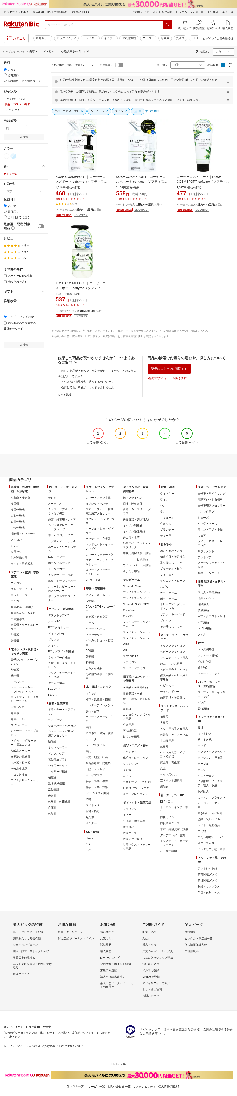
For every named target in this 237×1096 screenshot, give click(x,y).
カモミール (11, 174)
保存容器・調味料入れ (137, 519)
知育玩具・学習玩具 (172, 556)
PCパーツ (54, 689)
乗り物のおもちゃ (171, 562)
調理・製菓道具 (132, 503)
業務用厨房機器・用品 (137, 553)
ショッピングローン (25, 944)
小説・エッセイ (95, 769)
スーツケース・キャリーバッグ (211, 694)
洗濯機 (180, 38)
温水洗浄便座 (56, 783)
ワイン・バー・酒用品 (137, 565)
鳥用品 (164, 746)
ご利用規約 (192, 951)
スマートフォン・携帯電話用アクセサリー (99, 511)
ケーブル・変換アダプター (99, 530)
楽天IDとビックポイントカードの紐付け (118, 985)
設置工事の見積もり (25, 957)
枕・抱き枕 (205, 739)
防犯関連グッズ (207, 874)
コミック (91, 693)
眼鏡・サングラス (209, 573)
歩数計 (52, 795)
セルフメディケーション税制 (22, 1046)
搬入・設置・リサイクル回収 (31, 951)
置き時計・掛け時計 (210, 813)
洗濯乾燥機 (18, 509)
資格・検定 (93, 811)
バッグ (202, 702)
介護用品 (128, 724)
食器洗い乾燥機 (20, 756)
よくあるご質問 (162, 12)
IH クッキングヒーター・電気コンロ (23, 742)
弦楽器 (90, 656)
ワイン (164, 499)
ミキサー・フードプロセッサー (24, 733)
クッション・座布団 (210, 757)
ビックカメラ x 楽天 (16, 12)
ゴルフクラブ (206, 511)
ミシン (15, 545)
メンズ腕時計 (206, 649)
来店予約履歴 (108, 970)
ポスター (91, 823)
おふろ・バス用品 (171, 663)
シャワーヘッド (58, 765)
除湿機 (15, 640)
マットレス (205, 733)
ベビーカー (167, 685)
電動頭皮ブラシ (58, 759)
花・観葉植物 (168, 851)
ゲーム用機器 (56, 683)
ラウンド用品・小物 (210, 529)
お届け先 (9, 183)
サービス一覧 (96, 1086)
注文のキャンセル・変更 (157, 951)
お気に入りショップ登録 (157, 957)
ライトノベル (94, 805)
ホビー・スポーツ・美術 (99, 719)
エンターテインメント (99, 705)
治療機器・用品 (132, 693)
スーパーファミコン (135, 668)
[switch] (41, 226)
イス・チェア (206, 775)
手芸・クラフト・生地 (211, 616)
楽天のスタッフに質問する (169, 368)
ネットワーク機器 (59, 657)
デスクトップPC (58, 615)
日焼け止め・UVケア (136, 788)
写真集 (90, 817)
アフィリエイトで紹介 (156, 983)
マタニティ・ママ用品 (174, 657)
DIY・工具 (166, 801)
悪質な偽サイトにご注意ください (62, 1046)
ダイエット (130, 815)
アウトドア (205, 557)
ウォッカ (165, 523)
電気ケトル (18, 719)
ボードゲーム (168, 598)
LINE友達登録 (151, 976)
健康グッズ (130, 833)
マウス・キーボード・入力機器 (62, 675)
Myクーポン (107, 957)
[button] (24, 166)
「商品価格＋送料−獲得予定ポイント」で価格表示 (82, 65)
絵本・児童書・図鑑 (98, 699)
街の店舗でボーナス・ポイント (76, 940)
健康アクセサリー (134, 839)
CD (88, 844)
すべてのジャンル (14, 51)
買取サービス (21, 974)
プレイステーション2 (136, 638)
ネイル (127, 776)
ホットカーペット (22, 595)
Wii (125, 650)
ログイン (208, 38)
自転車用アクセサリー (211, 505)
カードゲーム (168, 592)
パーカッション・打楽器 (99, 642)
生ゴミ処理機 (19, 774)
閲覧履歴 (105, 944)
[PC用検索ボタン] (167, 24)
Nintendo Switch (133, 586)
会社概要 (212, 12)
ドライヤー (90, 38)
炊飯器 (15, 669)
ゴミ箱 (202, 831)
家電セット (43, 38)
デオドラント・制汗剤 (137, 782)
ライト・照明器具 (22, 563)
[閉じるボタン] (228, 81)
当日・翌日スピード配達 (28, 932)
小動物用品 (167, 740)
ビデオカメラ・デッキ (62, 541)
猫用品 (164, 716)
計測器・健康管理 (134, 821)
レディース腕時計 (209, 655)
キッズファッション (172, 645)
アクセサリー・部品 (60, 575)
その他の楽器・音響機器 (99, 676)
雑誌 (88, 751)
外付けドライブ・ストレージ (62, 665)
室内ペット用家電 (171, 780)
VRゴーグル (93, 580)
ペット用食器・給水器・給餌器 (172, 754)
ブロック (165, 620)
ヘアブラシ (55, 719)
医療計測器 (130, 730)
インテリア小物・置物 (211, 849)
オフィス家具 (206, 843)
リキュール (167, 517)
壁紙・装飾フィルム (210, 819)
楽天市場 (227, 12)
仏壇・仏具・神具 (209, 892)
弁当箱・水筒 (131, 537)
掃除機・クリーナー (23, 533)
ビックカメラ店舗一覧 (190, 12)
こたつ (15, 601)
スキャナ (53, 645)
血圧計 (52, 807)
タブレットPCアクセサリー (100, 521)
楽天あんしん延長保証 (27, 938)
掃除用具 (203, 604)
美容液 (127, 770)
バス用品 (203, 622)
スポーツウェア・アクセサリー (211, 565)
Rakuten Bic (21, 24)
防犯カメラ (167, 817)
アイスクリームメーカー (24, 782)
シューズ (203, 517)
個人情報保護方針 (196, 944)
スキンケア (130, 751)
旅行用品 (203, 708)
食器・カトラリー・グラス (137, 511)
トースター (18, 681)
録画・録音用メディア (62, 519)
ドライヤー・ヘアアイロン (62, 711)
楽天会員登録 (225, 38)
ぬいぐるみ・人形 (171, 550)
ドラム (90, 622)
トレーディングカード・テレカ (172, 606)
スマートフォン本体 (98, 497)
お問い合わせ (150, 995)
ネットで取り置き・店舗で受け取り (32, 965)
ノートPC (54, 621)
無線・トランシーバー (62, 581)
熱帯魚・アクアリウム (174, 734)
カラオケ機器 (94, 668)
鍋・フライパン (132, 497)
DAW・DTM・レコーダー (100, 608)
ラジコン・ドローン (172, 580)
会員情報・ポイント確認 (115, 964)
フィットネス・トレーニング (211, 543)
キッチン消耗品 (132, 525)
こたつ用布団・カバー (211, 837)
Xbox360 (128, 616)
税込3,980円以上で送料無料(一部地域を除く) (61, 12)
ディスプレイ (56, 633)
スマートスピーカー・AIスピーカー (62, 588)
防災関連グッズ (170, 823)
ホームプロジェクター (62, 535)
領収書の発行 (150, 964)
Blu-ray (90, 838)
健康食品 (128, 827)
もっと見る (65, 394)
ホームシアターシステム (62, 549)
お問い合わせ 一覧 (119, 1086)
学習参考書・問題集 (98, 763)
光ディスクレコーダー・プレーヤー (60, 527)
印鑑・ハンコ (206, 598)
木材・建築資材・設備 (174, 829)
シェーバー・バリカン (62, 725)
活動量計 (53, 789)
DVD (89, 850)
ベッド (202, 745)
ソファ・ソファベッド (211, 751)
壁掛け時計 (205, 661)
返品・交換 (149, 944)
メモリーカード (58, 569)
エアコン (148, 38)
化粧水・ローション (135, 757)
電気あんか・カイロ (23, 613)
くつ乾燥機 (18, 527)
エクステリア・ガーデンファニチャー (174, 843)
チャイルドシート (171, 691)
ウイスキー (167, 493)
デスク (202, 769)
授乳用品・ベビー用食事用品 (174, 677)
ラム (163, 511)
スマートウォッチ (209, 673)
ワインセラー (19, 725)
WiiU (126, 644)
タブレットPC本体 (97, 503)
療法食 (164, 786)
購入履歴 (105, 951)
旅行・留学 (93, 711)
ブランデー (167, 529)
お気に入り (107, 938)
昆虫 (163, 768)
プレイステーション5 (136, 592)
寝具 (200, 727)
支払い (146, 938)
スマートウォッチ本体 (99, 554)
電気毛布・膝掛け (22, 607)
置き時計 (203, 667)
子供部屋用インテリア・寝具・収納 (210, 783)
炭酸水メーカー (20, 750)
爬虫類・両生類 (170, 762)
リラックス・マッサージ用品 (137, 846)
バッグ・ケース (207, 523)
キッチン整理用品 (134, 531)
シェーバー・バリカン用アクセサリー (62, 733)
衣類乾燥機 (18, 515)
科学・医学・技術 (97, 787)
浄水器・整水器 (20, 762)
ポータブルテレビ (59, 563)
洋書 (88, 799)
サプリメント (131, 809)
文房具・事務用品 (209, 592)
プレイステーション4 (136, 598)
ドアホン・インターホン (174, 809)
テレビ (195, 38)
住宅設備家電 (19, 557)
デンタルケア (56, 753)
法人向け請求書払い (112, 976)
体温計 (52, 813)
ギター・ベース (95, 628)
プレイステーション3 (136, 632)
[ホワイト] (6, 156)
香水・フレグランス (135, 794)
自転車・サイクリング (211, 493)
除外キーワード (13, 328)
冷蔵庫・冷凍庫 (20, 497)
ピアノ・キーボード (98, 595)
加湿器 (15, 634)
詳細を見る (194, 100)
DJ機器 (90, 650)
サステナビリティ (144, 1086)
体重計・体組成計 (59, 801)
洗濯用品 (203, 610)
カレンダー (93, 739)
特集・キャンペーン (70, 932)
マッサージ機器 (58, 771)
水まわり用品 (131, 571)
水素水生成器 (19, 768)
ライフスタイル (95, 745)
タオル (202, 634)
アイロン (16, 539)
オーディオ (55, 503)
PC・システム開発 (97, 793)
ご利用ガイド (140, 12)
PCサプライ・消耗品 (61, 651)
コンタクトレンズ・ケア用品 (137, 716)
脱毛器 (52, 741)
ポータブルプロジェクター (62, 598)
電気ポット (18, 713)
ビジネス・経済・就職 (99, 733)
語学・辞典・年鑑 (97, 781)
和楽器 (90, 662)
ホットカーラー (58, 747)
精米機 (15, 675)
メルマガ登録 (150, 970)
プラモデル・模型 (171, 568)
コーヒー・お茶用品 (135, 559)
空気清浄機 (129, 38)
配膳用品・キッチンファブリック (137, 545)
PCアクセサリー (58, 627)
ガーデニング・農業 (172, 835)
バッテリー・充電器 (98, 538)
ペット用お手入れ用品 (174, 728)
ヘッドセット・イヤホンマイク (99, 546)
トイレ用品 (205, 628)
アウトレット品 (207, 868)
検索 (25, 137)
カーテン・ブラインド (211, 797)
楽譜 (88, 727)
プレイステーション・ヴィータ (137, 624)
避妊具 (127, 709)
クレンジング (131, 764)
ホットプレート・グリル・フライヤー (24, 699)
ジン (163, 505)
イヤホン (109, 38)
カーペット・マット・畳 (211, 805)
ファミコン (130, 662)
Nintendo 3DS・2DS (136, 604)
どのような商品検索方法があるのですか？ (87, 381)
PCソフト (54, 695)
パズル (164, 586)
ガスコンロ (18, 707)
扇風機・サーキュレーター (24, 626)
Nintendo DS (131, 656)
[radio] (5, 69)
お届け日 (9, 199)
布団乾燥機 (18, 521)
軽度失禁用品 (131, 736)
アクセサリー (94, 634)
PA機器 (90, 601)
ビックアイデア (66, 38)
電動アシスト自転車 (210, 499)
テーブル (203, 763)
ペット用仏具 (168, 774)
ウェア (202, 535)
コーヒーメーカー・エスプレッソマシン (24, 689)
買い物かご (107, 932)
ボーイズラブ (94, 775)
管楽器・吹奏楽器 (97, 616)
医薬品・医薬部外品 (135, 687)
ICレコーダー (56, 557)
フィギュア (167, 574)
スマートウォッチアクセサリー (99, 562)
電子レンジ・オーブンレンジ (24, 661)
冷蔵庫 (165, 38)
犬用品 (164, 722)
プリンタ (53, 639)
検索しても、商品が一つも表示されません (87, 387)
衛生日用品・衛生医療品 (137, 701)
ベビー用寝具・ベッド (174, 669)
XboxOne (129, 610)
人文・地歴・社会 (97, 757)
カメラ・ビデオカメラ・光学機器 (60, 511)
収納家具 (203, 791)
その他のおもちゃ (171, 626)
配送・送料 (149, 932)
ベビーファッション (172, 651)
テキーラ (165, 535)
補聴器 (52, 777)
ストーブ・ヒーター (23, 589)
